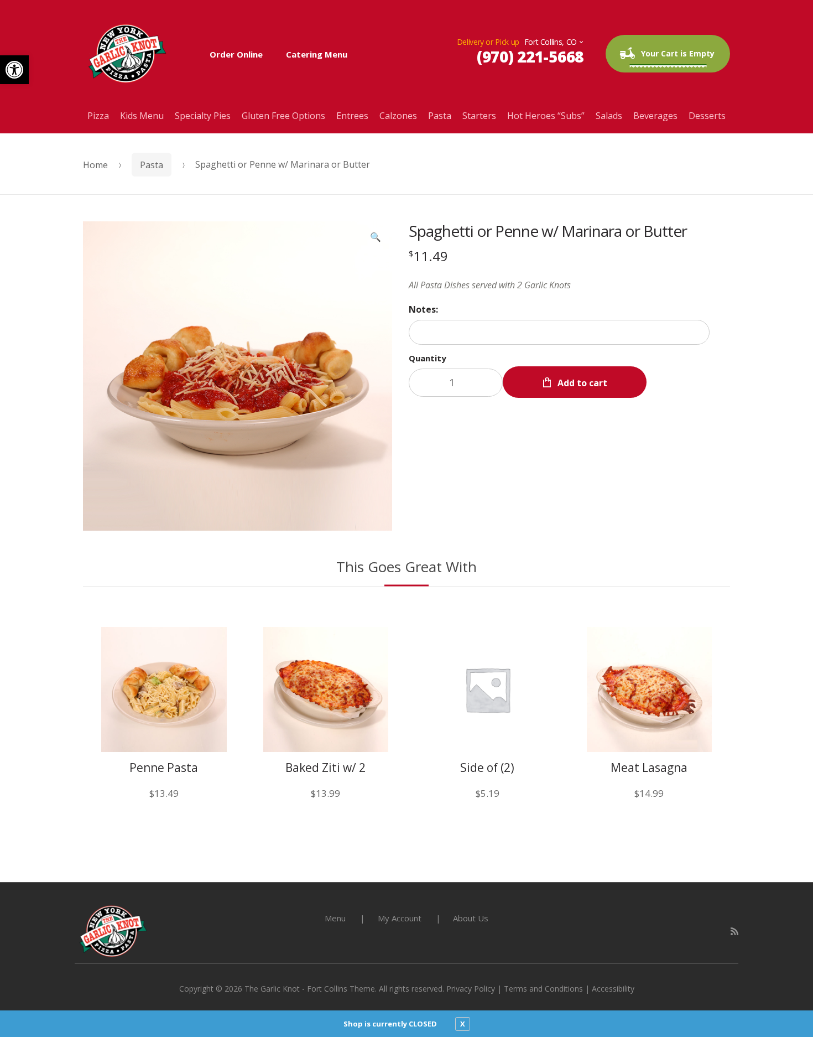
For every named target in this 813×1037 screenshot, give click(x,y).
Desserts (707, 116)
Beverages (655, 116)
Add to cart (582, 383)
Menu (335, 918)
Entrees (352, 116)
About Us (470, 918)
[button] (14, 69)
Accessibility (613, 988)
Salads (609, 116)
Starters (479, 116)
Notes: (423, 309)
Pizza (98, 116)
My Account (399, 918)
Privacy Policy (470, 988)
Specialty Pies (203, 116)
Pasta (439, 116)
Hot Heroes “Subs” (546, 116)
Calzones (398, 116)
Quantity (427, 358)
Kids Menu (142, 116)
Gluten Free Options (283, 116)
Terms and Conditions (543, 988)
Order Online (236, 54)
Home (95, 165)
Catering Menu (316, 54)
